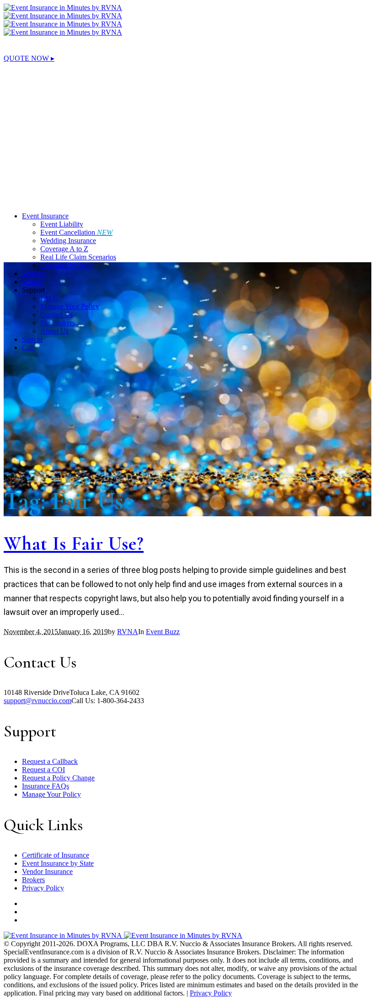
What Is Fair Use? (74, 543)
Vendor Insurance (47, 871)
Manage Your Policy (51, 794)
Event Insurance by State (58, 863)
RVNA (127, 632)
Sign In (14, 108)
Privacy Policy (43, 888)
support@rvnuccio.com (37, 700)
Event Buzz (163, 632)
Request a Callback (50, 761)
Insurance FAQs (45, 786)
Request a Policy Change (58, 778)
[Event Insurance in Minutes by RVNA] (63, 12)
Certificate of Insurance (55, 855)
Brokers (33, 880)
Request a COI (43, 769)
